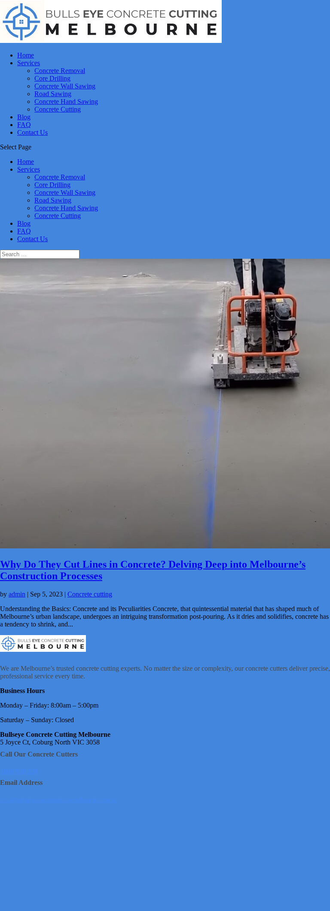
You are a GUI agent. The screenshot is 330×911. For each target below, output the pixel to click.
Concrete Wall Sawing (64, 86)
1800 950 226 (19, 771)
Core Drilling (52, 78)
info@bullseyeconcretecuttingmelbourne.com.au (58, 800)
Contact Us (32, 132)
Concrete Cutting (57, 109)
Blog (24, 117)
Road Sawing (52, 93)
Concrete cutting (89, 594)
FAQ (24, 124)
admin (17, 594)
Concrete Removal (59, 70)
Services (28, 63)
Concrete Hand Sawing (66, 101)
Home (25, 55)
